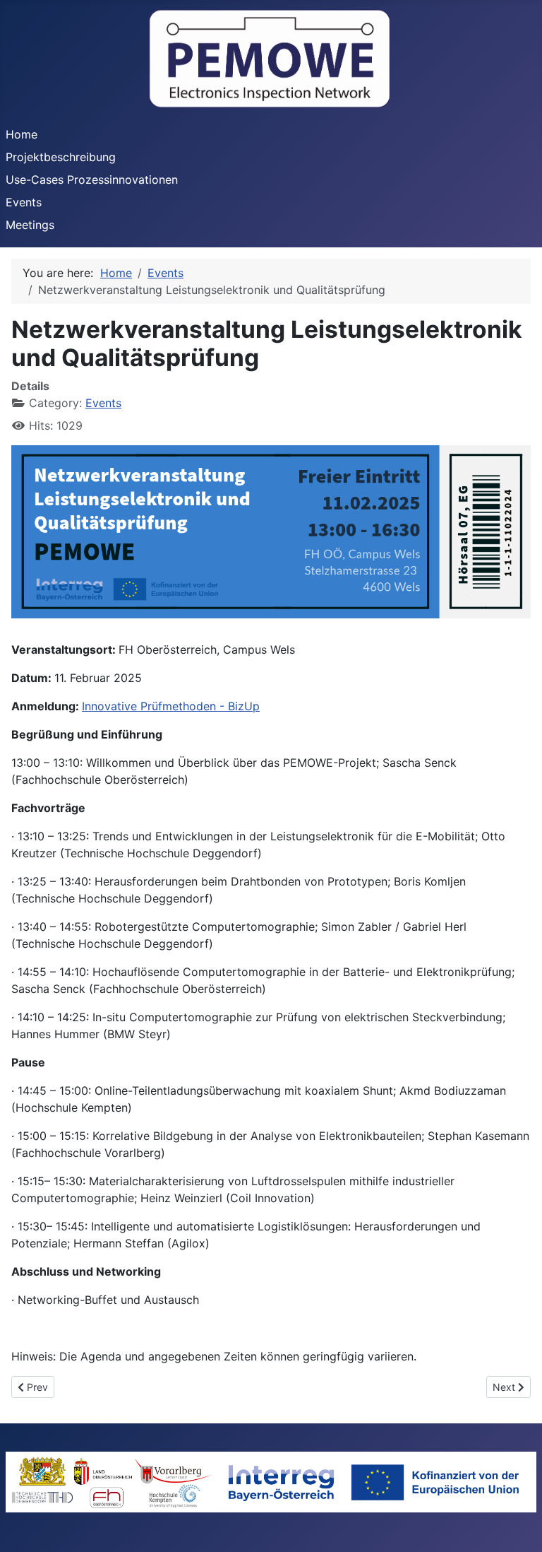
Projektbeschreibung (61, 157)
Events (24, 202)
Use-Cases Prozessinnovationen (92, 179)
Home (21, 134)
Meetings (30, 225)
